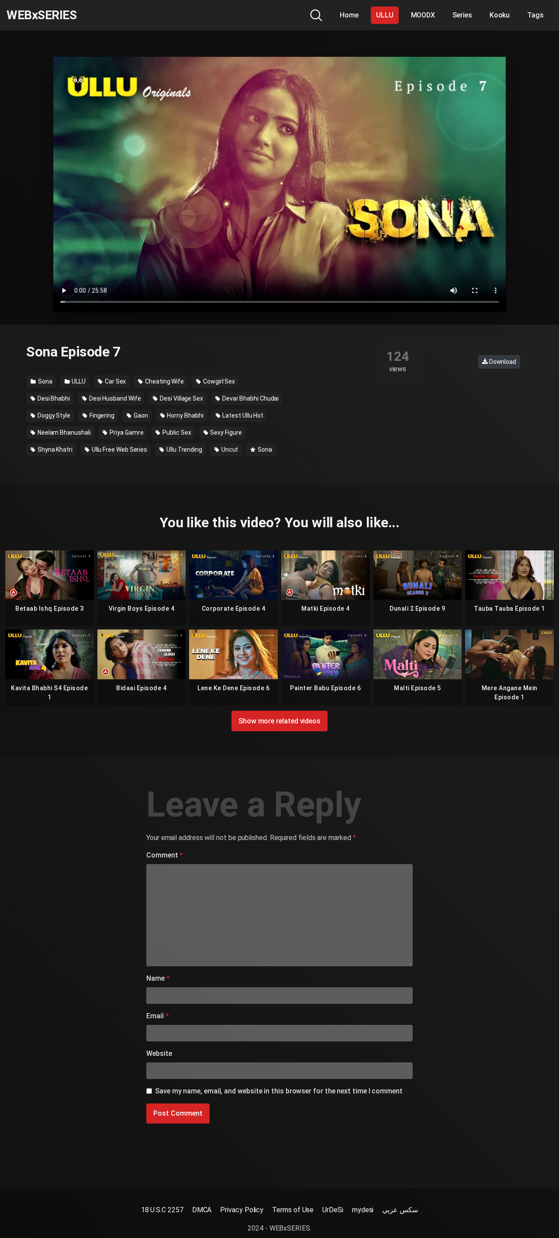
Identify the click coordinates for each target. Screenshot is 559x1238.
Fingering (101, 415)
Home (349, 15)
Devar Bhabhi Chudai (250, 398)
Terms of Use (293, 1210)
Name (158, 978)
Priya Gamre (125, 432)
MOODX (423, 15)
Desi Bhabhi (53, 398)
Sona (44, 381)
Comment (164, 855)
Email (157, 1016)
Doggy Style (53, 415)
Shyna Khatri (54, 449)
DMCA (202, 1210)
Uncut (229, 449)
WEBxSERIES (41, 15)
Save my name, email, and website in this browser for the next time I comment (279, 1091)
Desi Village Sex (181, 398)
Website (159, 1053)
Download (502, 361)
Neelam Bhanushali (63, 432)
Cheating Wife (164, 381)
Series (462, 15)
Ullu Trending (183, 449)
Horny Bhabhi (185, 415)
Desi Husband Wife (114, 398)
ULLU (384, 15)
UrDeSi (332, 1210)
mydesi (363, 1210)
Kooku (500, 15)
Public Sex (176, 432)
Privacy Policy (241, 1210)
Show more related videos (279, 721)
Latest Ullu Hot (242, 415)
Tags (535, 15)
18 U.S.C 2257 (162, 1210)
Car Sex (115, 381)
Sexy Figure (225, 432)
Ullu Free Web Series (118, 449)
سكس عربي (400, 1210)
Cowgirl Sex (218, 381)
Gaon (140, 415)
